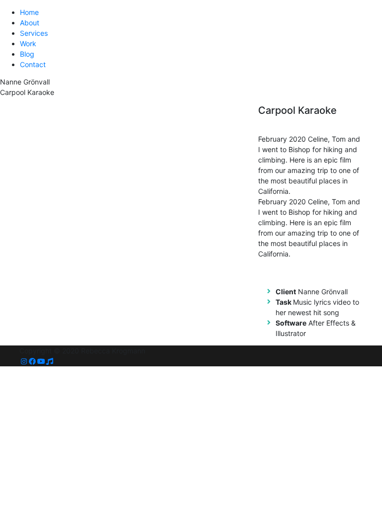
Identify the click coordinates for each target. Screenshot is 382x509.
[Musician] (50, 361)
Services (34, 33)
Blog (27, 54)
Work (28, 43)
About (29, 22)
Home (29, 12)
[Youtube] (41, 361)
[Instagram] (23, 361)
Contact (33, 64)
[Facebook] (32, 361)
